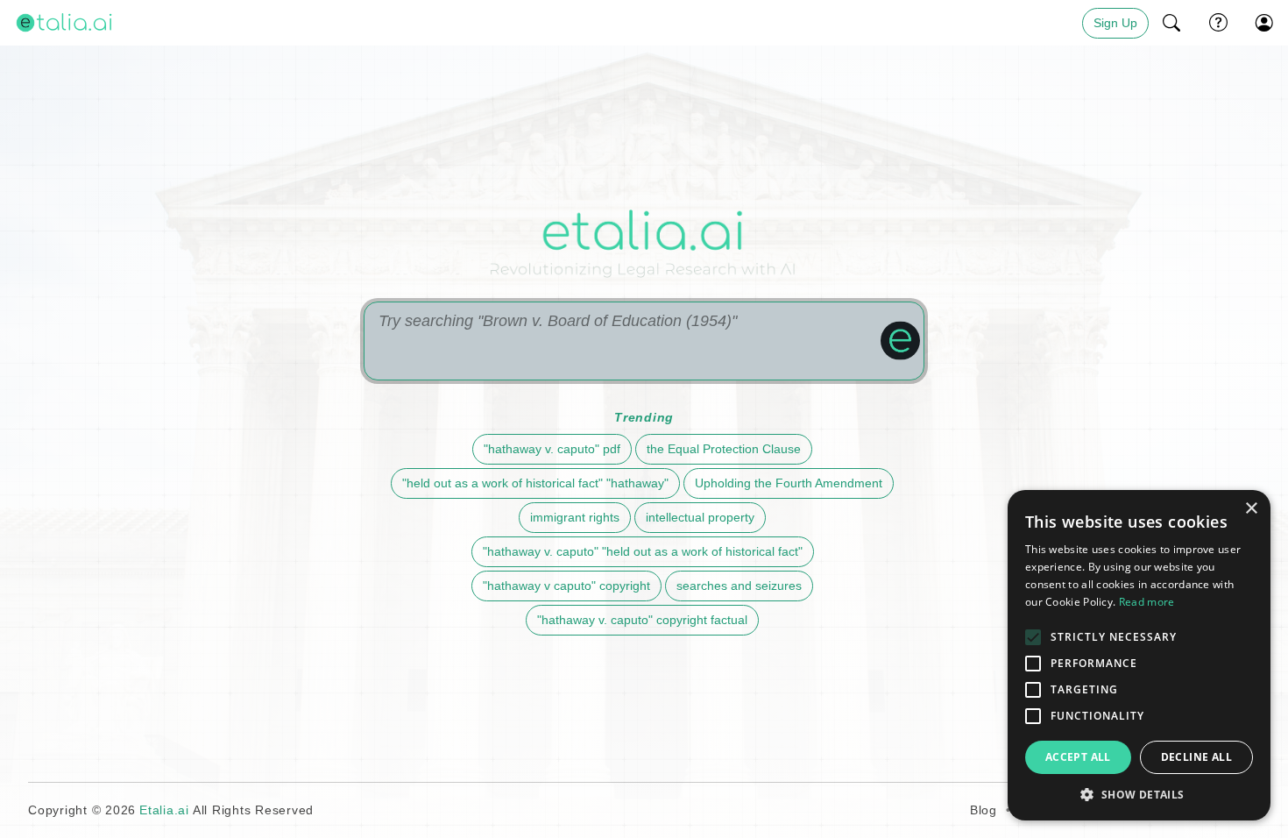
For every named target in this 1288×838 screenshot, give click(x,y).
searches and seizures (739, 586)
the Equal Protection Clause (724, 449)
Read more (1147, 601)
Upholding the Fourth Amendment (788, 483)
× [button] (1250, 508)
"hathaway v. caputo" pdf (552, 449)
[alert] (1139, 655)
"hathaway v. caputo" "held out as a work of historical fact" (643, 551)
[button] (1172, 23)
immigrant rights (574, 517)
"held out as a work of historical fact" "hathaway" (535, 483)
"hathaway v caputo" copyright (566, 586)
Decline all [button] (1196, 756)
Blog (983, 810)
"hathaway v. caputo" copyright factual (642, 620)
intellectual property (700, 517)
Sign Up (1115, 23)
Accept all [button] (1078, 756)
